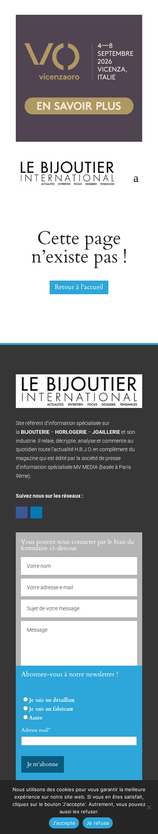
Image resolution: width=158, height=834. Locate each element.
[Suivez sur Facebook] (22, 512)
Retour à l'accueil (79, 287)
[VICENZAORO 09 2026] (79, 140)
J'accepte (64, 823)
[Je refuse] (148, 807)
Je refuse (97, 823)
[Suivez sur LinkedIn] (36, 512)
